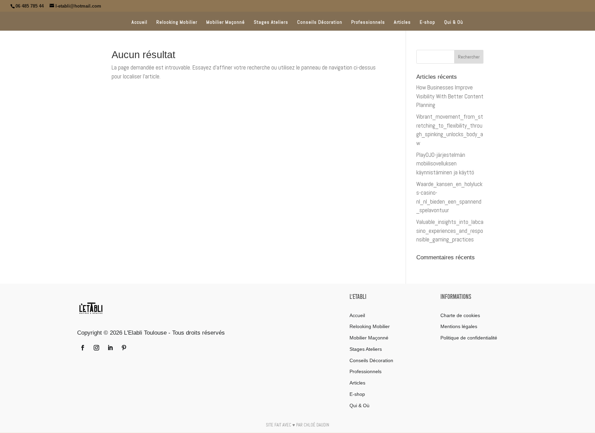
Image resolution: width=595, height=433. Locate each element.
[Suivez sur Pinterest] (123, 347)
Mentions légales (458, 326)
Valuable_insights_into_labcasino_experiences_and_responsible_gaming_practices (449, 230)
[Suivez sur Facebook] (82, 347)
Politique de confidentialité (468, 337)
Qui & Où (453, 22)
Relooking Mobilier (176, 22)
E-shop (427, 22)
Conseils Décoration (319, 22)
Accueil (139, 22)
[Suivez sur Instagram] (96, 347)
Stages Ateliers (271, 22)
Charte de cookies (460, 315)
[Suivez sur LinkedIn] (110, 347)
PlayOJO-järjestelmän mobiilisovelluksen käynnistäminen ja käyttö (445, 163)
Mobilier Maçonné (225, 22)
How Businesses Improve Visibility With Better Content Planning (449, 96)
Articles (402, 22)
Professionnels (368, 22)
